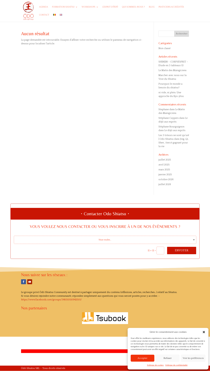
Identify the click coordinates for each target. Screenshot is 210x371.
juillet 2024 (164, 184)
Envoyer (181, 250)
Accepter (142, 358)
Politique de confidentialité (176, 365)
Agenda (43, 7)
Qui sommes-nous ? (133, 7)
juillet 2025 (164, 159)
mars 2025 (164, 169)
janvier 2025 (165, 174)
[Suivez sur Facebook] (23, 281)
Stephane (163, 109)
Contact (44, 15)
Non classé (164, 48)
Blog (152, 7)
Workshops (88, 7)
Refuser (168, 358)
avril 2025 (164, 164)
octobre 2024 (165, 179)
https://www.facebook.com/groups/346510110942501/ (51, 299)
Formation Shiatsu (63, 7)
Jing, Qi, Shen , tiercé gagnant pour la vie (173, 143)
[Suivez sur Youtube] (29, 281)
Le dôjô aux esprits (174, 130)
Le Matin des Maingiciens (172, 70)
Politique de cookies (155, 365)
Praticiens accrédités (171, 7)
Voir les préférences (193, 358)
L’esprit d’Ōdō (110, 7)
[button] (203, 332)
